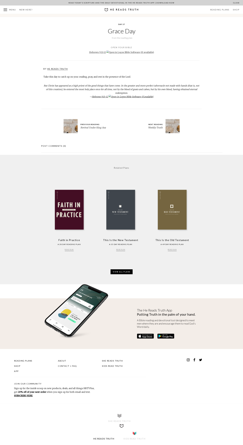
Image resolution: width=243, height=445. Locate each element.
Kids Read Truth (112, 366)
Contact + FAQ (67, 366)
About (62, 361)
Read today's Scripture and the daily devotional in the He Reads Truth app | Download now (121, 3)
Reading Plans (219, 9)
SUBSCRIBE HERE (23, 395)
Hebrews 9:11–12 (100, 96)
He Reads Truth (57, 69)
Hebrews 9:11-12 (97, 52)
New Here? (26, 9)
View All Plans (121, 272)
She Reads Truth (112, 361)
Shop (236, 9)
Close (236, 3)
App (16, 371)
